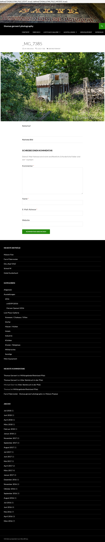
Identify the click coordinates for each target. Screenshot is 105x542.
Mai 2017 (7, 461)
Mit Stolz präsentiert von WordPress (16, 539)
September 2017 (10, 443)
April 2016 (8, 516)
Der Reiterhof (54, 49)
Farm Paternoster (11, 259)
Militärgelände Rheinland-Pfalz (32, 375)
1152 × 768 (41, 49)
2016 (7, 299)
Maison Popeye (52, 394)
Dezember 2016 (10, 479)
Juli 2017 (7, 452)
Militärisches (10, 349)
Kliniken (8, 340)
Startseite (25, 32)
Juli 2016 (7, 502)
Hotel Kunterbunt (11, 273)
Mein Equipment (86, 32)
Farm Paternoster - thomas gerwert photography (23, 394)
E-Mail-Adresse (29, 209)
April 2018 (8, 420)
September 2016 (10, 493)
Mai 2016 (7, 512)
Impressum (99, 32)
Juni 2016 (8, 507)
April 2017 (8, 466)
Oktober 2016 (9, 489)
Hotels (7, 331)
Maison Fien (9, 254)
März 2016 (8, 521)
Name (25, 198)
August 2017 (9, 447)
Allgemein (8, 290)
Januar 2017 (9, 475)
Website (26, 220)
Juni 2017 (8, 456)
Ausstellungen (69, 32)
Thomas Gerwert (10, 375)
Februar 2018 (9, 429)
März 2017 (8, 470)
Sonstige (8, 354)
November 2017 (10, 438)
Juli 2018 (7, 411)
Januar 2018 (9, 434)
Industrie (8, 336)
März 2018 (8, 424)
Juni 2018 (8, 415)
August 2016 (9, 498)
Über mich (36, 32)
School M (7, 268)
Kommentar (28, 166)
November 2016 (10, 484)
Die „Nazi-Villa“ (10, 264)
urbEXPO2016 (12, 303)
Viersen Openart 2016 (15, 308)
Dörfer (8, 322)
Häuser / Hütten (11, 326)
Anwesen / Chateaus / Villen (16, 317)
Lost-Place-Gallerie (51, 32)
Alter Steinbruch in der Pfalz (31, 380)
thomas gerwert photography (18, 26)
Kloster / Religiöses (12, 345)
